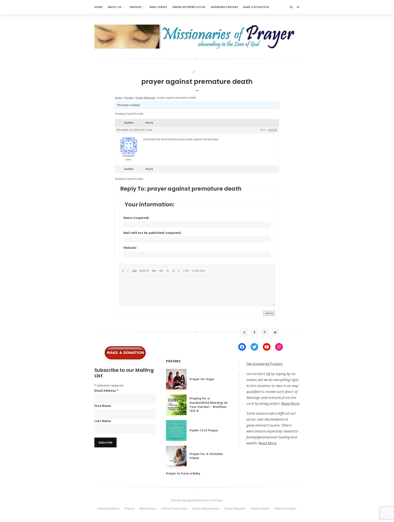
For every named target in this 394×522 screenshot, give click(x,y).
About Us (114, 7)
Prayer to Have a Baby (183, 473)
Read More (290, 403)
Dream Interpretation (189, 7)
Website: (130, 248)
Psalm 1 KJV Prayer (204, 430)
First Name (102, 406)
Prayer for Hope (202, 379)
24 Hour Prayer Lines (174, 508)
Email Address (106, 390)
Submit (269, 313)
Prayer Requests (145, 97)
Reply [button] (263, 130)
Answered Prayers (224, 7)
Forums (128, 97)
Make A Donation (256, 7)
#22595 (272, 130)
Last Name (102, 421)
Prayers (135, 7)
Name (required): (136, 218)
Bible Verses (158, 7)
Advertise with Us (108, 508)
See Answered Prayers (264, 363)
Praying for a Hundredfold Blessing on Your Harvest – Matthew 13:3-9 (209, 404)
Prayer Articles (260, 508)
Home (98, 7)
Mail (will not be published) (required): (152, 233)
